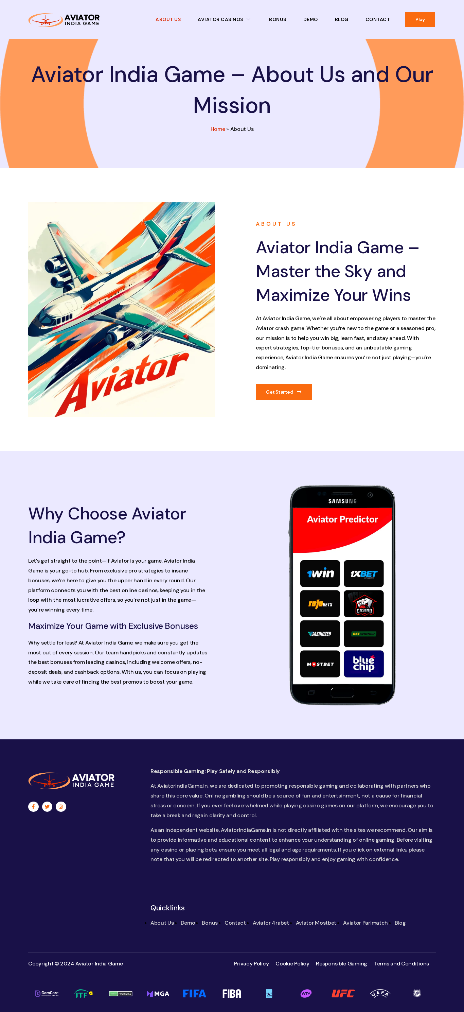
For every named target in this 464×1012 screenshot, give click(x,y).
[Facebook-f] (33, 807)
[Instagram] (61, 807)
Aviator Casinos (220, 19)
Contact (377, 19)
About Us (168, 19)
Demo (310, 19)
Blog (342, 19)
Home (218, 129)
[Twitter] (47, 807)
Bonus (277, 19)
